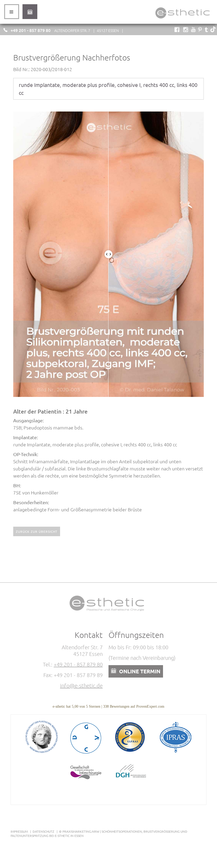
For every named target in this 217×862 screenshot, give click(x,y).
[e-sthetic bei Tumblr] (206, 30)
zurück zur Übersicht (36, 531)
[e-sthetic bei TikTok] (213, 30)
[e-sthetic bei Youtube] (193, 30)
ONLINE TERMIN (139, 671)
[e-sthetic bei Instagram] (185, 30)
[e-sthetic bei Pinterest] (200, 30)
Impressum (19, 831)
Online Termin (29, 11)
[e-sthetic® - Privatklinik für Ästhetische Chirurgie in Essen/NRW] (182, 18)
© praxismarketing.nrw (79, 831)
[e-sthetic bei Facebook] (177, 30)
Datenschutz (43, 831)
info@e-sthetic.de (81, 685)
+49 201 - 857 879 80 (31, 30)
